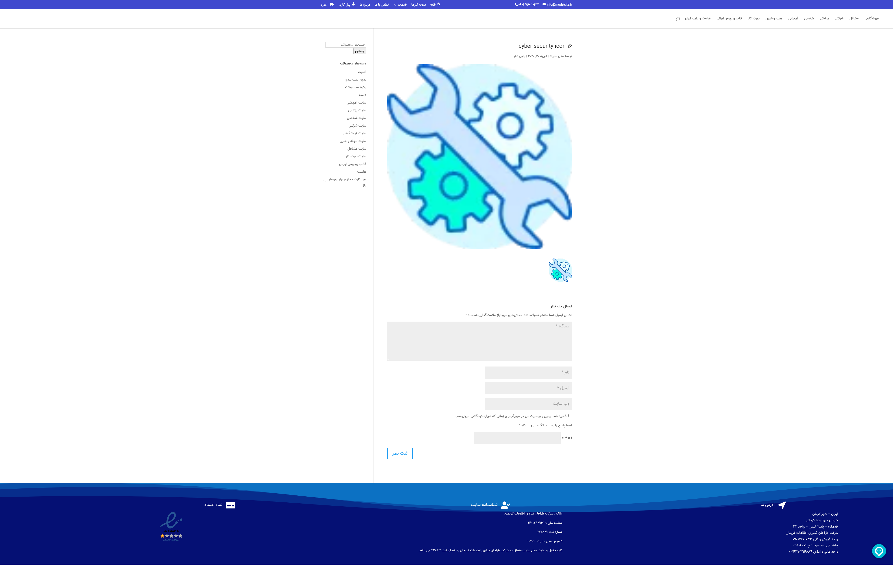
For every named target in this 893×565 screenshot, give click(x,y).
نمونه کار (754, 19)
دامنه (362, 95)
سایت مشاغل (356, 148)
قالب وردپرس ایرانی (729, 19)
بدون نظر (519, 56)
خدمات (402, 5)
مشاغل (854, 19)
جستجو (359, 51)
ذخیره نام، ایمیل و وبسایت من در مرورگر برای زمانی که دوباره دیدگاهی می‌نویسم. (510, 416)
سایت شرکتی (357, 125)
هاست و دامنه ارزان (698, 19)
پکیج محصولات (355, 87)
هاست (361, 172)
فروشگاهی (872, 19)
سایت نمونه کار (356, 156)
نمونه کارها (418, 5)
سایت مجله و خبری (353, 141)
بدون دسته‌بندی (355, 79)
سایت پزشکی (357, 110)
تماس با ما (382, 5)
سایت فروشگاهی (354, 133)
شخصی (809, 19)
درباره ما (365, 5)
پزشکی (824, 19)
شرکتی (839, 19)
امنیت (362, 72)
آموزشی (793, 19)
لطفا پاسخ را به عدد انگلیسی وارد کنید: (545, 425)
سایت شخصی (356, 118)
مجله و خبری (774, 19)
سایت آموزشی (356, 102)
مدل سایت (557, 56)
